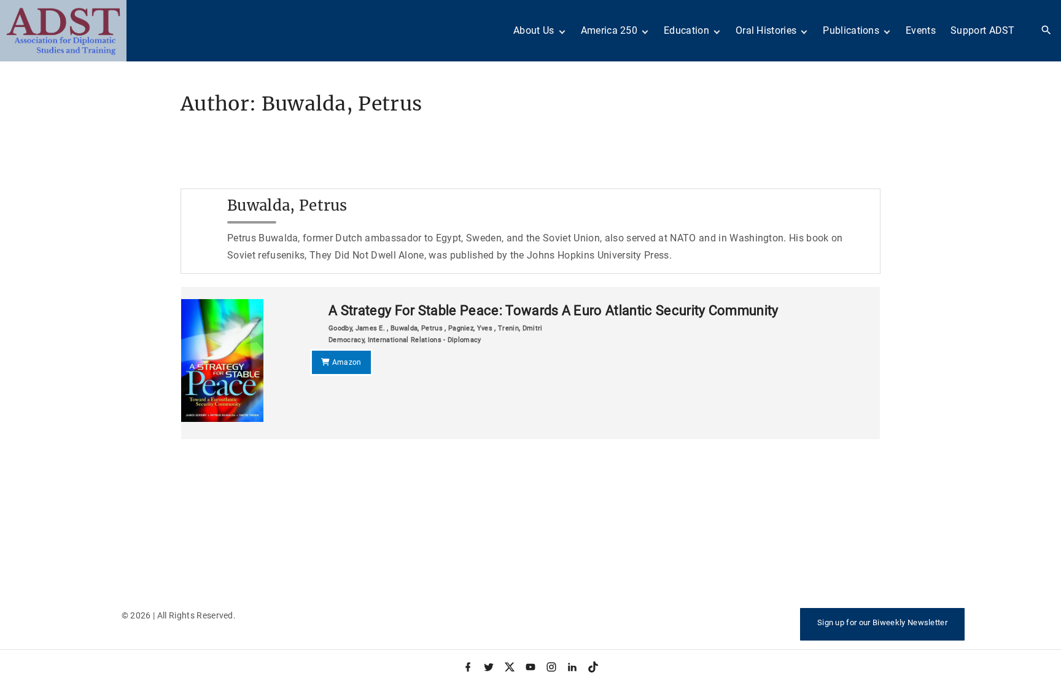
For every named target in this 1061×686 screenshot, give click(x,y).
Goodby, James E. (357, 328)
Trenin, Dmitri (520, 328)
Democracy (346, 340)
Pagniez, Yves (470, 328)
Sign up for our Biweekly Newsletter (882, 622)
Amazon (345, 362)
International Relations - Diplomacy (424, 340)
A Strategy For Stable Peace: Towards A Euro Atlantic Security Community (553, 310)
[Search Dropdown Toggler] (1046, 30)
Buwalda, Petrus (417, 328)
